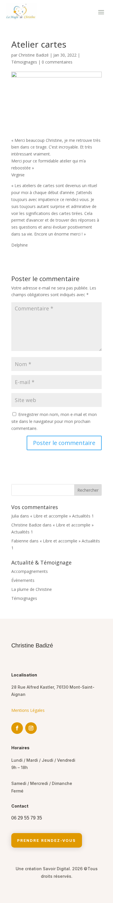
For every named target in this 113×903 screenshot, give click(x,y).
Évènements (22, 580)
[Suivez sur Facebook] (17, 728)
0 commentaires (57, 62)
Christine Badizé (34, 55)
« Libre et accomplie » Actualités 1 (62, 516)
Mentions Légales (28, 710)
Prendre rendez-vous (46, 840)
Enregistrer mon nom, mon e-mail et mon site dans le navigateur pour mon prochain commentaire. (54, 421)
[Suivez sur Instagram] (31, 728)
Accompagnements (29, 571)
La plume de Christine (31, 589)
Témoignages (24, 62)
